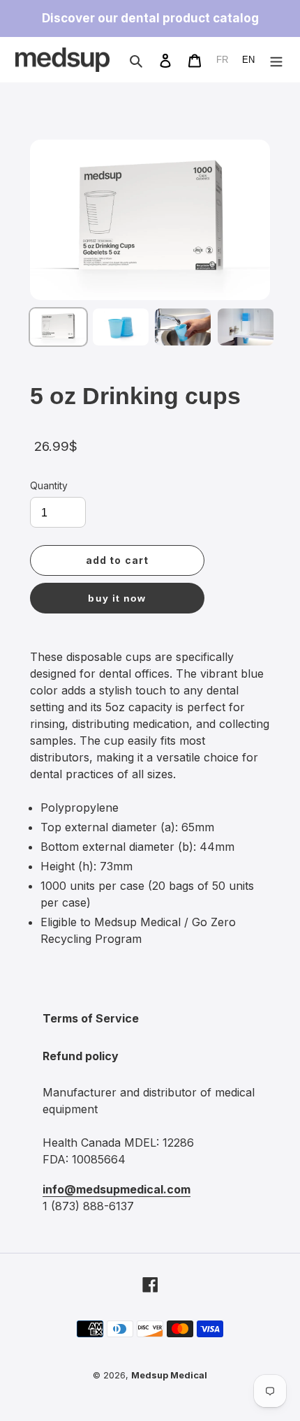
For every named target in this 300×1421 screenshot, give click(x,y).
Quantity (49, 485)
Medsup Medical (169, 1375)
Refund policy (81, 1056)
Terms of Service (91, 1018)
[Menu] (276, 59)
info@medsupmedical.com (116, 1189)
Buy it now (117, 598)
